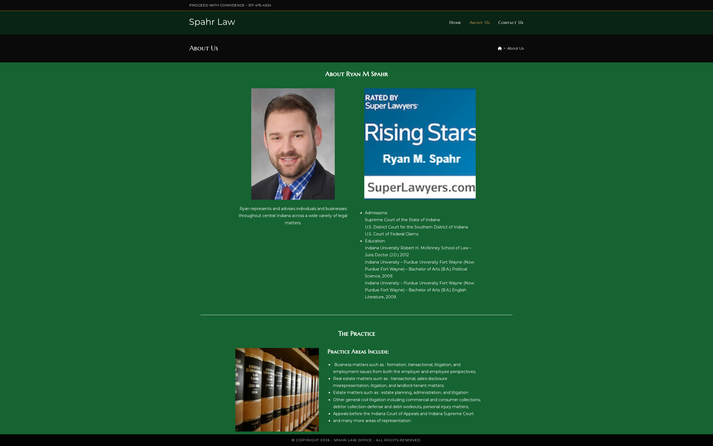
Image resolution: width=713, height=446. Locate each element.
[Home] (500, 48)
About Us (515, 48)
